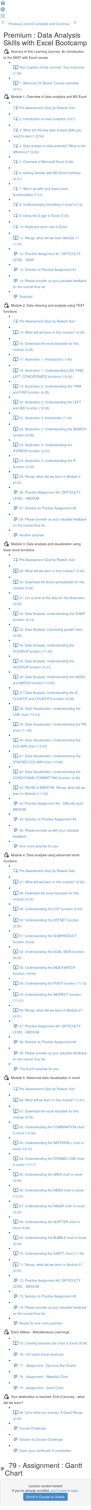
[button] (3, 4)
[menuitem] (3, 10)
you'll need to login (64, 1490)
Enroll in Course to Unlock (45, 1496)
